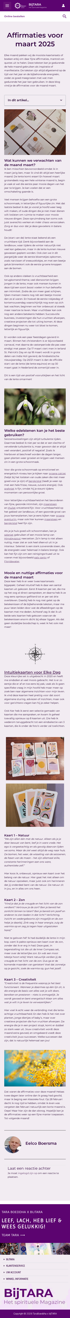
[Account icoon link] (63, 5)
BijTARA (35, 4)
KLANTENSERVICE (15, 1265)
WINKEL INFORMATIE (17, 1278)
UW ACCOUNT (13, 1272)
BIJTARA (10, 1259)
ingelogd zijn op (27, 1173)
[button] (61, 100)
